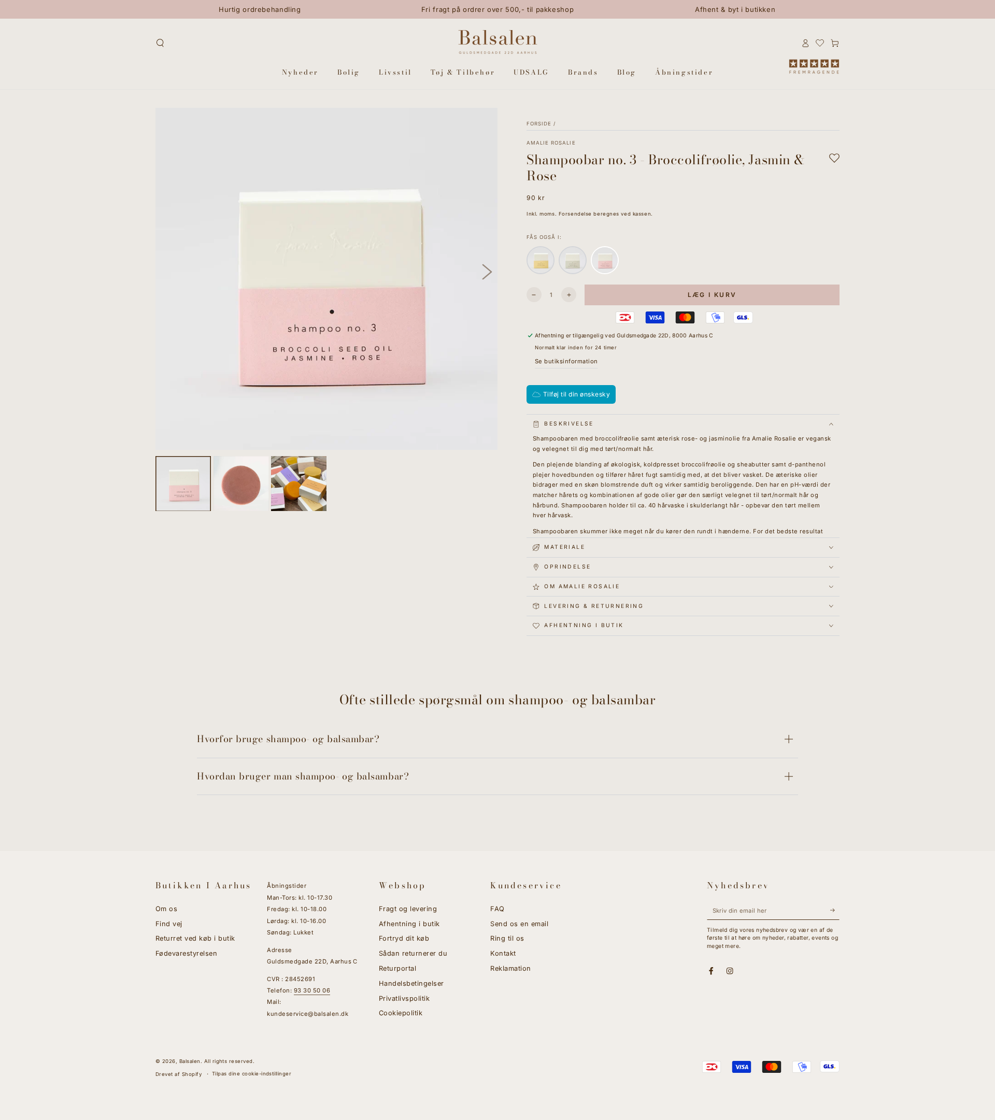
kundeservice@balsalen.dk (307, 1013)
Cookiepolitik (400, 1013)
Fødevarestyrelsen (186, 953)
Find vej (168, 924)
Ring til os (507, 938)
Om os (166, 909)
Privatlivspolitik (404, 998)
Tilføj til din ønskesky (576, 394)
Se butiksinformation (566, 361)
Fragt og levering (408, 909)
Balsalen (190, 1061)
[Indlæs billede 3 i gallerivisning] (298, 484)
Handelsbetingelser (411, 983)
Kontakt (503, 953)
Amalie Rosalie (551, 143)
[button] (160, 43)
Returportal (397, 968)
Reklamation (510, 968)
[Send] (835, 910)
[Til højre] (487, 272)
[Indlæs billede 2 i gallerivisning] (241, 484)
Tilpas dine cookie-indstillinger (251, 1073)
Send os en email (519, 924)
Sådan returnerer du (413, 953)
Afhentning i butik (409, 924)
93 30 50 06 (312, 990)
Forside (539, 123)
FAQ (497, 909)
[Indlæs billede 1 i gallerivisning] (183, 484)
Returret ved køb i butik (195, 938)
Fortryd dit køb (404, 938)
